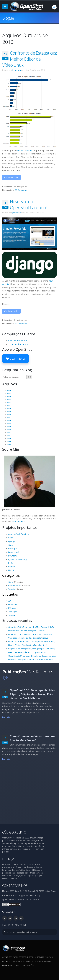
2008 (9, 444)
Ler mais (6, 717)
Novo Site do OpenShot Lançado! (28, 204)
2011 (9, 435)
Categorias (11, 575)
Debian (29, 150)
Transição (12, 611)
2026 (9, 390)
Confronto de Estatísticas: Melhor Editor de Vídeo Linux (29, 59)
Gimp (10, 545)
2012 (9, 432)
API (9, 600)
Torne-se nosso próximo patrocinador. (21, 932)
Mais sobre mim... (20, 521)
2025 (9, 393)
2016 (9, 420)
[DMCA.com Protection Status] (11, 904)
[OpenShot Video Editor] (26, 6)
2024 (9, 396)
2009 (9, 441)
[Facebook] (4, 918)
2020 (9, 408)
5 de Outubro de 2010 (18, 340)
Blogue (8, 18)
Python (11, 566)
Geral (10, 582)
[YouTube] (21, 918)
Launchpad (13, 552)
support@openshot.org (29, 895)
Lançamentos (14, 585)
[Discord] (15, 918)
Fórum (28, 899)
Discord (36, 899)
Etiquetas (10, 594)
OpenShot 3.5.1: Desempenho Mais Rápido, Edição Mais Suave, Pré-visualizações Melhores (33, 694)
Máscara (12, 608)
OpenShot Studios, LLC (12, 961)
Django (11, 541)
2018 (9, 414)
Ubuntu (20, 150)
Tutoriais (12, 589)
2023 (9, 399)
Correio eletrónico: (16, 899)
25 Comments (21, 190)
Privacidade (7, 965)
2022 (9, 402)
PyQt (10, 563)
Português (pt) (29, 965)
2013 (9, 429)
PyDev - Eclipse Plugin (18, 559)
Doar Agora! (17, 358)
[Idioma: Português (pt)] (54, 7)
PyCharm (12, 555)
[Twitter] (10, 918)
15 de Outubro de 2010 (18, 344)
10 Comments (21, 323)
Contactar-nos (14, 885)
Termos (18, 965)
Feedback (12, 604)
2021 (9, 405)
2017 (9, 417)
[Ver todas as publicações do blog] (5, 678)
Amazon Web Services (18, 534)
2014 (9, 426)
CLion (10, 537)
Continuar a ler (11, 177)
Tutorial (11, 615)
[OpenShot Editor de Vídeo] (13, 948)
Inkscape (12, 548)
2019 (9, 411)
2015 (9, 423)
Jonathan (16, 70)
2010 (9, 438)
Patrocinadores (15, 925)
